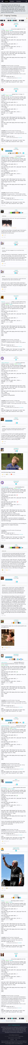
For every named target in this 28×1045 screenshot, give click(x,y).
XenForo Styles (17, 1037)
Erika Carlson (4, 662)
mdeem (16, 417)
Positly (2, 29)
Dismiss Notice (26, 4)
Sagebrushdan (16, 847)
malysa (16, 148)
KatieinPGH (16, 295)
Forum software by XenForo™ (14, 1034)
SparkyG (16, 953)
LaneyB (16, 241)
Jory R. (16, 356)
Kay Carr (3, 301)
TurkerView (19, 77)
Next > (22, 20)
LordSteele (16, 620)
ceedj (16, 210)
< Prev (2, 20)
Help (16, 1039)
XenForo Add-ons (11, 1037)
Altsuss (2, 900)
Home (2, 1)
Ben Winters (4, 787)
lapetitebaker (16, 654)
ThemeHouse (20, 1036)
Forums (6, 1)
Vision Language (4, 487)
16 (19, 20)
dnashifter (16, 23)
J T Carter (3, 94)
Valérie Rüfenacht (5, 156)
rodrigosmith (16, 481)
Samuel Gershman (5, 725)
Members (12, 1)
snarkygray (16, 448)
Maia (16, 779)
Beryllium (12, 1039)
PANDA (11, 30)
